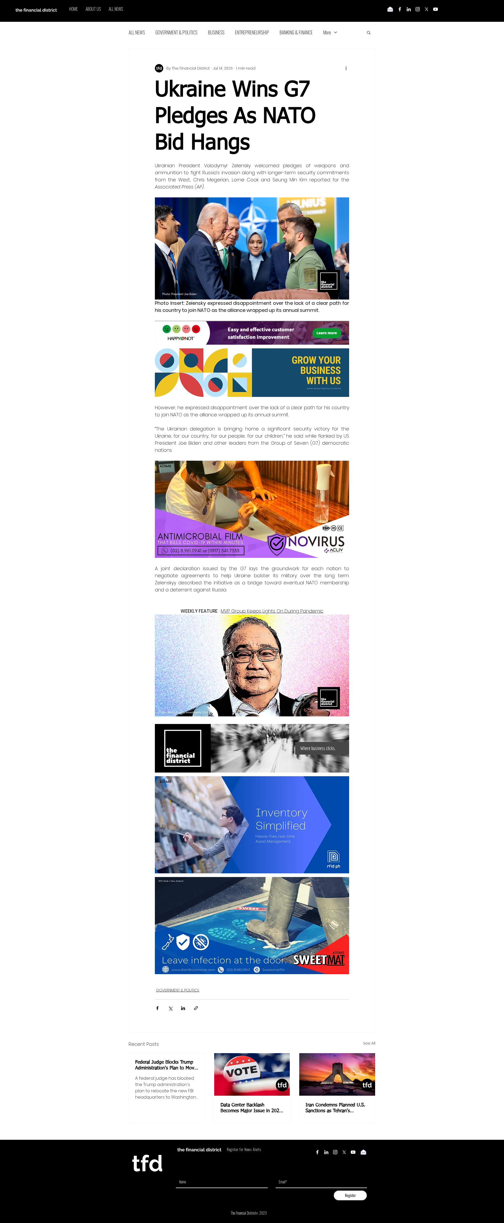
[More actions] (346, 68)
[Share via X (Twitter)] (170, 1008)
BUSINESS (216, 32)
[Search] (375, 11)
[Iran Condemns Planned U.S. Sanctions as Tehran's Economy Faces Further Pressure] (337, 1074)
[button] (368, 32)
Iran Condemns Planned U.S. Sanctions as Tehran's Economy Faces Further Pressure (335, 1108)
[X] (426, 9)
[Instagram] (418, 9)
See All (369, 1043)
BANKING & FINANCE (296, 32)
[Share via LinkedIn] (183, 1008)
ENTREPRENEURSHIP (252, 32)
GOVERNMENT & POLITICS (176, 32)
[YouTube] (435, 9)
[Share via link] (195, 1008)
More (327, 32)
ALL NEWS (137, 32)
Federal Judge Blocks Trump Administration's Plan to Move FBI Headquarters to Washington (166, 1065)
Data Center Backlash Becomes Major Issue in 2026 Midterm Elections (251, 1108)
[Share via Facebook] (157, 1008)
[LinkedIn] (409, 9)
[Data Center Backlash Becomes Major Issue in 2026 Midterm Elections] (252, 1074)
